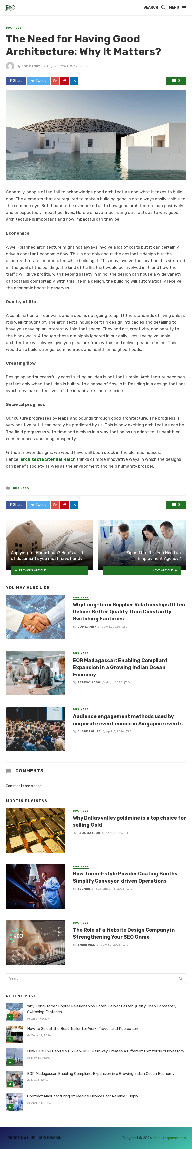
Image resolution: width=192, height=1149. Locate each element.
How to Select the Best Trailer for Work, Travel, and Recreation (82, 1028)
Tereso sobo (89, 682)
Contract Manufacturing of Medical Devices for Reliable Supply (82, 1096)
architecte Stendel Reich (48, 459)
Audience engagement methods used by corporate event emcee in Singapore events (128, 719)
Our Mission (50, 1138)
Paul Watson (89, 833)
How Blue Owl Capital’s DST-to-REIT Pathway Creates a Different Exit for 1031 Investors (105, 1051)
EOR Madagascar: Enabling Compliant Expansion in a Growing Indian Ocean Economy (120, 667)
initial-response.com (169, 1138)
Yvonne (84, 888)
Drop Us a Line (21, 1138)
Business (14, 27)
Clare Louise (89, 731)
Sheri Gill (86, 944)
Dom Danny (31, 66)
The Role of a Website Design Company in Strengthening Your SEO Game (124, 933)
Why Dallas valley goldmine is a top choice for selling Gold (129, 821)
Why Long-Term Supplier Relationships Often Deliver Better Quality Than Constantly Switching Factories (129, 612)
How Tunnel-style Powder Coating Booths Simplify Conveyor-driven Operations (125, 877)
